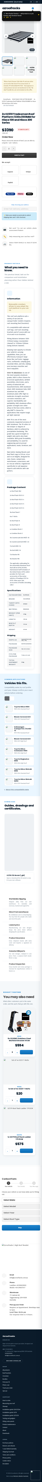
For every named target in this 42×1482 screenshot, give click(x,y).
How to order (6, 1400)
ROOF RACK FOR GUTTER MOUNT (22, 99)
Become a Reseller (13, 1361)
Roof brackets (7, 1373)
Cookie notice (7, 1461)
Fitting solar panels (8, 1421)
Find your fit (6, 1382)
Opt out (5, 1391)
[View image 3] (31, 61)
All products (6, 1370)
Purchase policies (8, 1443)
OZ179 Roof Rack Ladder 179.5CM (19, 1138)
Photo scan (6, 1385)
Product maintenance (9, 1424)
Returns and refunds (9, 1446)
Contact (5, 1427)
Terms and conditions (9, 1455)
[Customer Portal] (28, 8)
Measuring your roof (9, 1403)
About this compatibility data (17, 790)
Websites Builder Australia (20, 1476)
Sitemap (5, 1406)
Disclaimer (6, 1464)
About (4, 1430)
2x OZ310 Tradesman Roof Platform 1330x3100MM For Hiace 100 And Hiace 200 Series (19, 101)
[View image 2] (19, 61)
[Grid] (11, 698)
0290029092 (13, 2)
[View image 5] (19, 70)
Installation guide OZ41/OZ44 (11, 1409)
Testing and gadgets (9, 1418)
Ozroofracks (11, 8)
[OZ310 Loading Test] (31, 70)
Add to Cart (19, 155)
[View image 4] (7, 70)
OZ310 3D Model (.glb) (16, 875)
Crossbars (6, 1376)
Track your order (8, 1388)
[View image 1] (7, 61)
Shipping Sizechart (8, 1452)
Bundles (5, 1379)
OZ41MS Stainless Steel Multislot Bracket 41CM (19, 1039)
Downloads (6, 1433)
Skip (20, 1228)
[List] (7, 698)
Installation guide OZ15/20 (11, 1415)
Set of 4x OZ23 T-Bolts (19, 1089)
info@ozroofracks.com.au (19, 1278)
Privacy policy (7, 1458)
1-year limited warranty (9, 1449)
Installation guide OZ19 (10, 1412)
